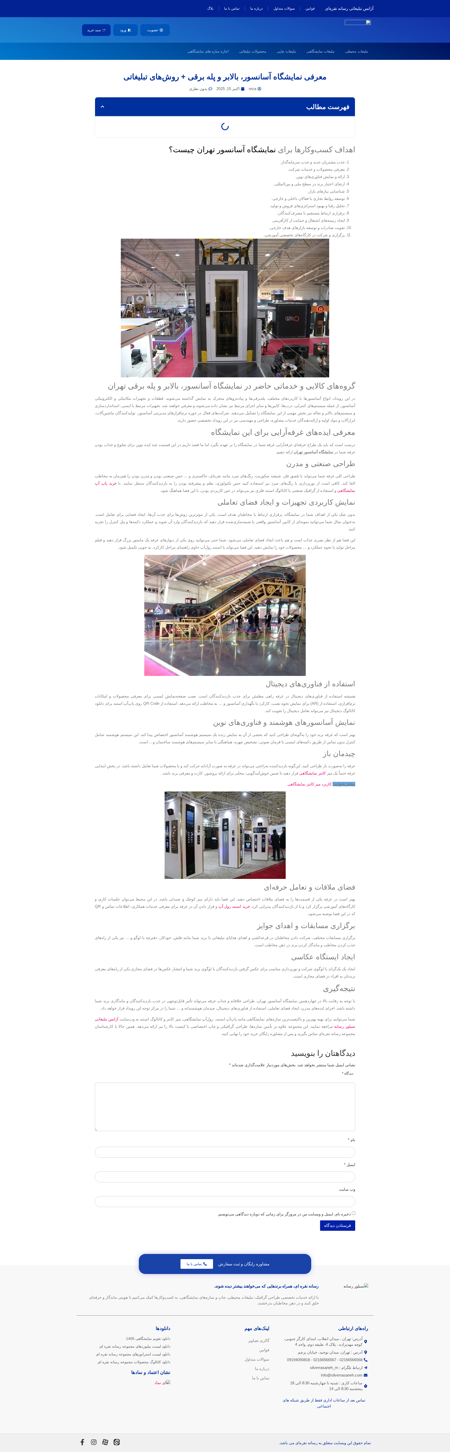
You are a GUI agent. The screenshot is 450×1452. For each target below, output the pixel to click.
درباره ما (256, 8)
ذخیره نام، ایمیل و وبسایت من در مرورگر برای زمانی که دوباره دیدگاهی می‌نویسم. (284, 1214)
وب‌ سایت (347, 1189)
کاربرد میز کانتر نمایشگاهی (310, 784)
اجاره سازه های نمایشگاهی (208, 51)
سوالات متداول (284, 8)
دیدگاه (347, 1073)
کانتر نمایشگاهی (312, 773)
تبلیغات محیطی (356, 51)
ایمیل (349, 1164)
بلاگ (210, 8)
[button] (102, 107)
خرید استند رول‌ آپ (234, 906)
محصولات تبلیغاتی (252, 51)
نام (351, 1140)
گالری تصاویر (258, 1340)
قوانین (310, 8)
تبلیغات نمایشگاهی (321, 51)
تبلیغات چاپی (286, 51)
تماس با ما (232, 8)
